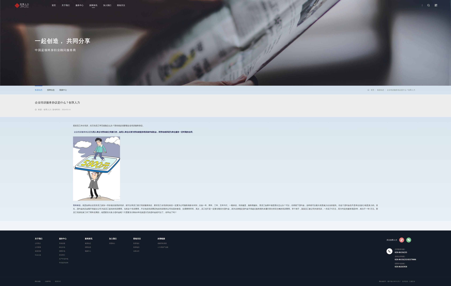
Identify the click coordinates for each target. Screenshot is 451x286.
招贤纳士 (112, 243)
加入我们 (107, 5)
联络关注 (121, 5)
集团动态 (38, 90)
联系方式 (58, 281)
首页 (54, 5)
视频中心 (63, 90)
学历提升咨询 (63, 263)
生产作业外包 (63, 259)
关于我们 (66, 5)
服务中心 (80, 5)
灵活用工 (62, 255)
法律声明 (48, 281)
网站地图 (38, 281)
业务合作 (136, 251)
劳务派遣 (62, 243)
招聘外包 (62, 251)
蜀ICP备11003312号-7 (394, 281)
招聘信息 (51, 90)
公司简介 (38, 243)
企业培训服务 (133, 125)
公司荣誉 (38, 247)
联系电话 (136, 247)
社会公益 (38, 255)
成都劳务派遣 (162, 243)
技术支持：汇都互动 (408, 281)
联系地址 (136, 243)
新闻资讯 (93, 5)
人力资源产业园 (162, 247)
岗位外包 (62, 247)
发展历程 (38, 251)
